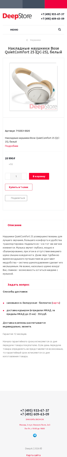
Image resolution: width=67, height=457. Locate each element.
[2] (10, 124)
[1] (7, 124)
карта (55, 302)
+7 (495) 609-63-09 (52, 18)
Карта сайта (33, 455)
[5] (21, 124)
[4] (17, 124)
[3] (14, 124)
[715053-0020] (33, 87)
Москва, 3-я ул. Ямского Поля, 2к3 (34, 425)
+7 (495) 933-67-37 (52, 14)
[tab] (13, 146)
